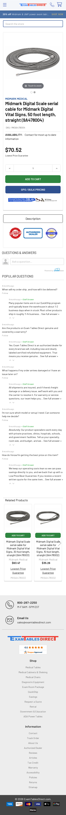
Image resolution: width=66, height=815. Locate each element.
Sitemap (33, 787)
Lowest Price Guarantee (16, 155)
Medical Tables (33, 667)
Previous (6, 543)
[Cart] (60, 4)
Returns (33, 782)
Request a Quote (33, 701)
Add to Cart (18, 535)
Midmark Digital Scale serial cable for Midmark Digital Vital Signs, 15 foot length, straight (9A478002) (48, 548)
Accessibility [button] (33, 772)
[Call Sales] (52, 4)
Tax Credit (33, 762)
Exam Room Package (33, 686)
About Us (33, 743)
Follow (5, 293)
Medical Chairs (33, 677)
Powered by (49, 271)
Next (59, 543)
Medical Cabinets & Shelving (33, 672)
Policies (33, 777)
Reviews (33, 752)
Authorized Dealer (33, 747)
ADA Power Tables (33, 716)
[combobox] (33, 23)
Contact (33, 733)
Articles (33, 757)
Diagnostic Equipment (33, 682)
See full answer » (50, 314)
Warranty (33, 767)
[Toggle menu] (4, 4)
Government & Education (33, 711)
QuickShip (33, 691)
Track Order (33, 738)
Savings (33, 696)
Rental (33, 706)
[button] (10, 318)
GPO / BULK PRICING (33, 189)
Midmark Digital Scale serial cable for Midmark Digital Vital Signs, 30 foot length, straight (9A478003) (18, 548)
